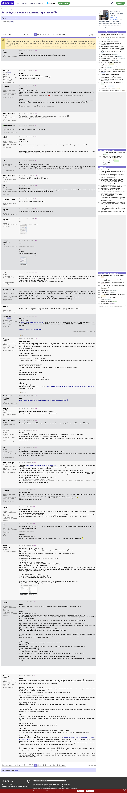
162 (54, 34)
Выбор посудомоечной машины (109, 69)
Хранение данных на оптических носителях (112, 34)
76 (27, 34)
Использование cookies (39, 786)
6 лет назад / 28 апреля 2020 (28, 420)
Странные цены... (105, 292)
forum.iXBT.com (69, 788)
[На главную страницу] (7, 3)
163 (57, 34)
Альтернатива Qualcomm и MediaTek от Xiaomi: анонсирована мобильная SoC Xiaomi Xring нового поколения (113, 199)
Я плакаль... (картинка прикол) (109, 88)
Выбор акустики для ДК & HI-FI (109, 56)
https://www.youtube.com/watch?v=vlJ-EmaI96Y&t (40, 465)
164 (60, 34)
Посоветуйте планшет (107, 54)
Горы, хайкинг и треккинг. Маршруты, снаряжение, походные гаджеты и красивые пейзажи (112, 157)
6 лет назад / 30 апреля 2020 (28, 430)
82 (43, 34)
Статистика (67, 784)
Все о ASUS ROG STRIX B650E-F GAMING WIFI (114, 153)
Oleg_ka (23, 335)
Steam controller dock (108, 161)
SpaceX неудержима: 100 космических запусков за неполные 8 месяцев (111, 189)
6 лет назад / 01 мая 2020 (27, 462)
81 (40, 34)
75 (24, 34)
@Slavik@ (11, 22)
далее (63, 34)
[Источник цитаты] (41, 75)
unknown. (23, 392)
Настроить (90, 791)
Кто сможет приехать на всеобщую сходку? (112, 275)
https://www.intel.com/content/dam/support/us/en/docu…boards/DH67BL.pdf (70, 386)
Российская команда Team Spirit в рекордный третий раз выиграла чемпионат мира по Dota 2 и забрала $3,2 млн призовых (113, 204)
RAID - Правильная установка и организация (113, 294)
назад (10, 34)
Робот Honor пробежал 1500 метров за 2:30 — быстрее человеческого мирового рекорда (113, 212)
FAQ (62, 784)
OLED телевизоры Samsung (108, 60)
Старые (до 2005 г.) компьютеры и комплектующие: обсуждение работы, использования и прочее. (111, 76)
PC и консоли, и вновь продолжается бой (112, 82)
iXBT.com (36, 788)
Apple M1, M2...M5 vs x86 (107, 41)
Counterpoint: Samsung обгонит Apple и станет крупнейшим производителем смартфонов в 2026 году (113, 208)
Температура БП (105, 303)
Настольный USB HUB (106, 301)
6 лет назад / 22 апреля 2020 (28, 209)
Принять (80, 791)
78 (32, 34)
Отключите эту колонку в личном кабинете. (110, 306)
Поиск (58, 784)
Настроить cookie (51, 786)
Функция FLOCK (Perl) (106, 290)
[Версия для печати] (89, 35)
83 (45, 34)
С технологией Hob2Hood (114, 18)
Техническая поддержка (7, 9)
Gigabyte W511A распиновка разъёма (112, 163)
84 (48, 34)
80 (38, 34)
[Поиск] (112, 3)
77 (30, 34)
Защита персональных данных (65, 786)
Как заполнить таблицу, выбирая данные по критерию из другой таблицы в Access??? (112, 286)
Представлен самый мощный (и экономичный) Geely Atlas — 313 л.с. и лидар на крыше (113, 185)
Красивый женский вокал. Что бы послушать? (113, 71)
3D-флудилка (104, 86)
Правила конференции (50, 784)
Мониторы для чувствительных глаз (110, 58)
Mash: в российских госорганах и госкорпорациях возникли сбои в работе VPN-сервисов (113, 171)
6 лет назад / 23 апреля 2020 (28, 408)
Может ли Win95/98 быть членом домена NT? (112, 282)
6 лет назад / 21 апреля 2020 (28, 50)
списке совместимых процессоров (32, 322)
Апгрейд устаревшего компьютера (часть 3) (29, 12)
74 (22, 34)
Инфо (93, 50)
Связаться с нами (38, 784)
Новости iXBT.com (104, 167)
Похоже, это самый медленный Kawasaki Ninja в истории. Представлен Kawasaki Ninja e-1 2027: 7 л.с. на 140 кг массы (113, 176)
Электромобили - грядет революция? (111, 46)
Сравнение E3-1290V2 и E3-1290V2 (30, 329)
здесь (16, 18)
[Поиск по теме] (92, 35)
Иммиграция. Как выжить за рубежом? (111, 90)
